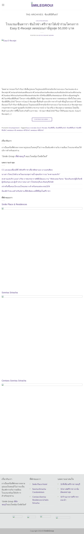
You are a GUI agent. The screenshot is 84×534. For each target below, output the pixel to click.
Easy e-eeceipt (31, 128)
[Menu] (3, 5)
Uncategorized (42, 21)
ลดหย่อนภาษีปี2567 (37, 130)
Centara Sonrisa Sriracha (14, 380)
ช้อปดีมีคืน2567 (61, 128)
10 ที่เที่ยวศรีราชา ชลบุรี (70, 484)
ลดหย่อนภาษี (11, 130)
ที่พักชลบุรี (20, 156)
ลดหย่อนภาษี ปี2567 (23, 130)
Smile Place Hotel (39, 484)
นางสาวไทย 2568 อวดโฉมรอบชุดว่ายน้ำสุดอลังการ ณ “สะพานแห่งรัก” (31, 174)
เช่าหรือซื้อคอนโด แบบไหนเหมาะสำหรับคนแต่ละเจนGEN (26, 186)
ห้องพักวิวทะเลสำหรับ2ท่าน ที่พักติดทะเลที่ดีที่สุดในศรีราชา (26, 191)
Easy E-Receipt (42, 128)
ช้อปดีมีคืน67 (71, 128)
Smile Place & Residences (14, 204)
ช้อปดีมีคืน (51, 128)
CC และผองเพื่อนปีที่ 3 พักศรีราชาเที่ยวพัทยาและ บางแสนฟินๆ (27, 170)
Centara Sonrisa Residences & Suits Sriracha (40, 500)
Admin (51, 35)
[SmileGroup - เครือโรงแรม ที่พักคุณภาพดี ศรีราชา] (42, 5)
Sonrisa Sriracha (10, 292)
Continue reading (42, 119)
